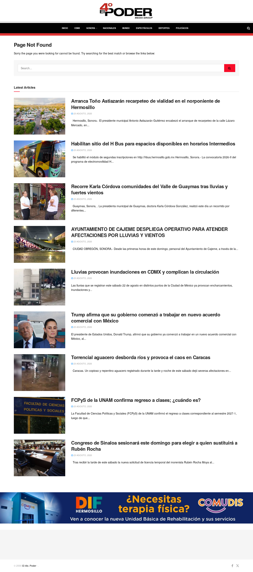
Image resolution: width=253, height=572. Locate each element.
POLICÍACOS (182, 28)
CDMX (77, 28)
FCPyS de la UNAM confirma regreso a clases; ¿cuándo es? (136, 400)
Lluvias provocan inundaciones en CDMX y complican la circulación (145, 271)
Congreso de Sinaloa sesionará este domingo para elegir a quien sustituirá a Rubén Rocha (154, 445)
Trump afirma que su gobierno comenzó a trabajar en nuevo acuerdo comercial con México (145, 317)
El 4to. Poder (29, 565)
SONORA (90, 28)
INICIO (65, 28)
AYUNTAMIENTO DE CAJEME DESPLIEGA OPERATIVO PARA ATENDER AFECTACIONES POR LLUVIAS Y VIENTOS (149, 232)
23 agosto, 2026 (82, 113)
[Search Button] (229, 68)
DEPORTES (164, 28)
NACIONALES (109, 28)
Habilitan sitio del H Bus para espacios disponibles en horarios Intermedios (153, 143)
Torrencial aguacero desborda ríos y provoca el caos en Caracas (140, 357)
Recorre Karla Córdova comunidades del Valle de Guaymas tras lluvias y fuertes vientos (149, 189)
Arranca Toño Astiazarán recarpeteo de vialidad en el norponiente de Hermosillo (145, 103)
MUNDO (126, 28)
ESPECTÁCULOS (144, 28)
